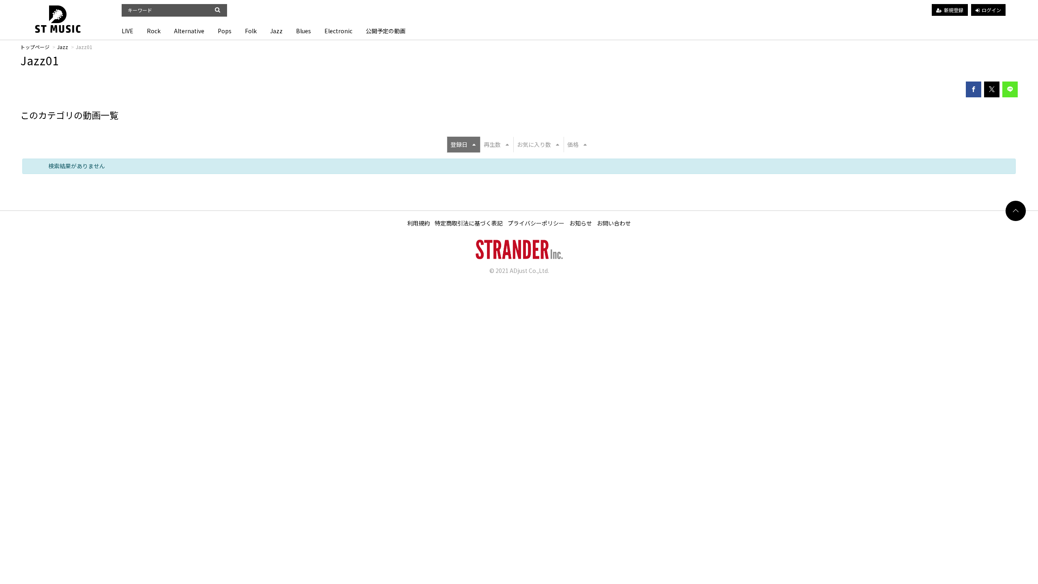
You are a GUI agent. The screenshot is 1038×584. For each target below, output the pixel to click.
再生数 (492, 144)
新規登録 (953, 9)
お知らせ (580, 223)
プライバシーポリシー (536, 223)
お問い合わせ (614, 223)
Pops (225, 31)
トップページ (34, 46)
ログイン (991, 9)
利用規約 (418, 223)
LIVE (127, 31)
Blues (303, 31)
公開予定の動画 (385, 31)
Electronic (338, 31)
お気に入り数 (534, 144)
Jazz (276, 31)
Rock (154, 31)
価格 (573, 144)
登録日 (459, 144)
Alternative (189, 31)
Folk (251, 31)
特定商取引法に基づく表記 (469, 223)
